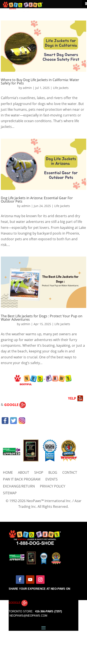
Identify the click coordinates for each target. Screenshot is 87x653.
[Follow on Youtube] (30, 579)
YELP (72, 398)
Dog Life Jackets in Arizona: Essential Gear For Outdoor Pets (37, 200)
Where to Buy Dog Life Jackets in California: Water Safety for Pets (40, 81)
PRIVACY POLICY (52, 486)
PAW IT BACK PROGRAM (21, 479)
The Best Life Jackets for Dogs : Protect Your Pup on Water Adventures (41, 318)
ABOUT (23, 472)
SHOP (38, 472)
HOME (8, 472)
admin (27, 88)
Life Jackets (61, 88)
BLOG (52, 472)
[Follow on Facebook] (20, 579)
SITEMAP (10, 493)
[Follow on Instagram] (40, 579)
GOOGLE (11, 404)
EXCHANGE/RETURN (19, 486)
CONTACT (69, 472)
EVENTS (51, 479)
